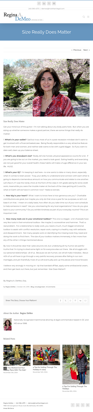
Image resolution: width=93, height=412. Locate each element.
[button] (5, 368)
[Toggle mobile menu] (88, 17)
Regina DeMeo (11, 287)
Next (85, 50)
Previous (77, 50)
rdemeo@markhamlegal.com (53, 9)
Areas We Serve (8, 408)
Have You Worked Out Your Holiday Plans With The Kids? (14, 369)
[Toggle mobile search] (84, 17)
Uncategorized (40, 287)
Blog (32, 287)
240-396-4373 (33, 9)
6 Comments (50, 287)
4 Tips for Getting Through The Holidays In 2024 (45, 368)
